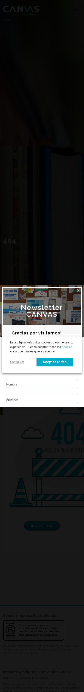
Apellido (12, 399)
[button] (78, 290)
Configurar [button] (17, 362)
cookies (67, 347)
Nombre (12, 384)
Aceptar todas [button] (55, 362)
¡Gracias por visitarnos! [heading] (36, 333)
